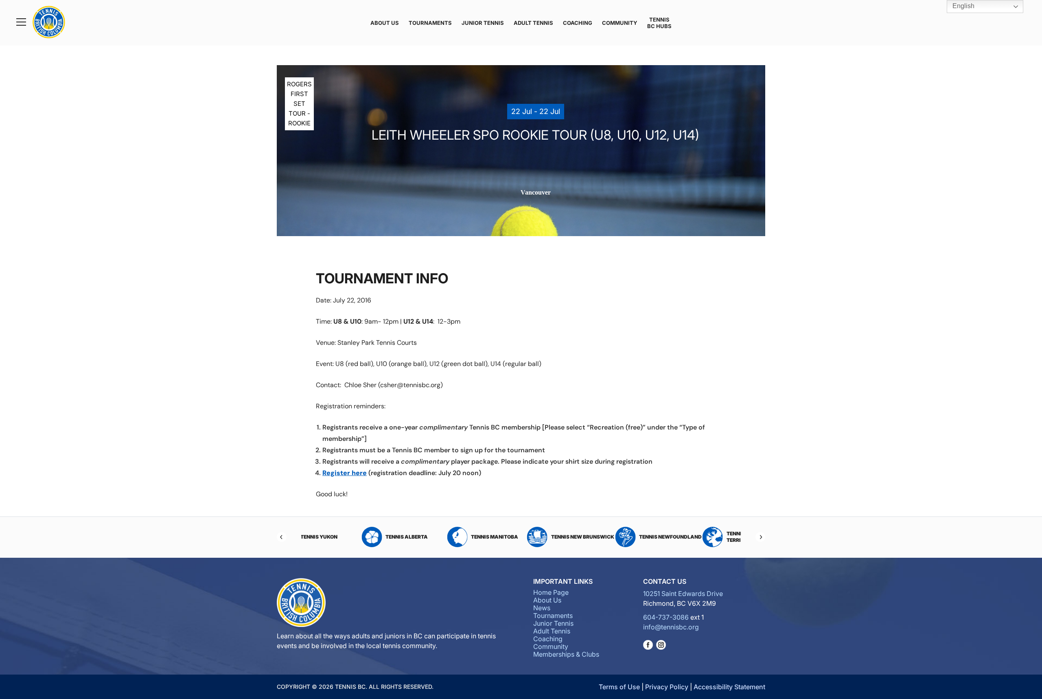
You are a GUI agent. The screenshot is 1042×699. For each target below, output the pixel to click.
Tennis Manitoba (445, 537)
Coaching (577, 23)
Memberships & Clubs (566, 654)
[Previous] (282, 537)
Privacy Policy (666, 687)
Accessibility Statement (729, 687)
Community (619, 23)
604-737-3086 (666, 617)
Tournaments (430, 23)
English (962, 5)
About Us (384, 23)
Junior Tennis (483, 23)
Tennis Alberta (357, 537)
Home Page (551, 592)
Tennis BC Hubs (659, 22)
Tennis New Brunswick (533, 537)
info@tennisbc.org (671, 627)
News (541, 608)
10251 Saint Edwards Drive (683, 593)
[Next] (760, 537)
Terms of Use (619, 687)
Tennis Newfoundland (621, 537)
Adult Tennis (533, 23)
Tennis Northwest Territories (702, 536)
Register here (344, 473)
